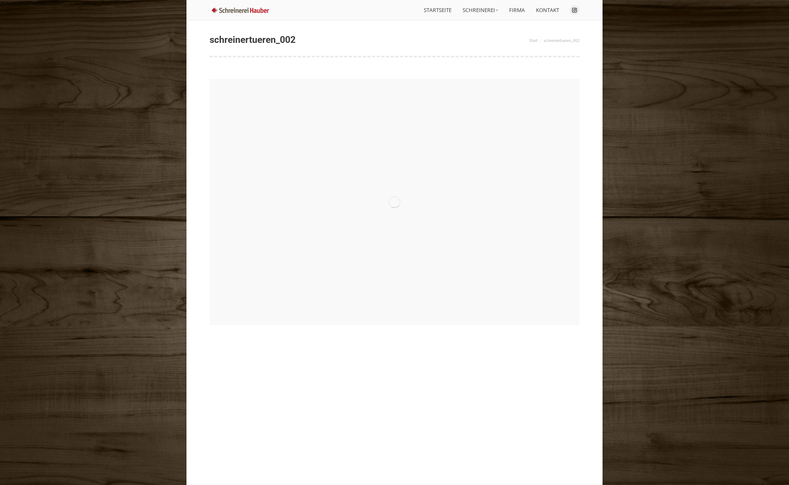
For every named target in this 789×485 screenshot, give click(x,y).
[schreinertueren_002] (394, 202)
